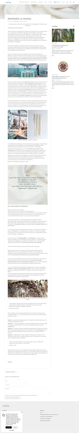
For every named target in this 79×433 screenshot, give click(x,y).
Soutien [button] (42, 410)
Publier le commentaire (12, 397)
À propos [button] (4, 410)
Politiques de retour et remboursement (49, 414)
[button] (24, 2)
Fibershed (39, 330)
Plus (53, 55)
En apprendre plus (9, 424)
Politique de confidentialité (46, 416)
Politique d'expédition (45, 420)
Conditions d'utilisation (45, 418)
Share (10, 362)
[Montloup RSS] (73, 26)
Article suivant (10, 371)
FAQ (41, 412)
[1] (40, 146)
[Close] (21, 412)
